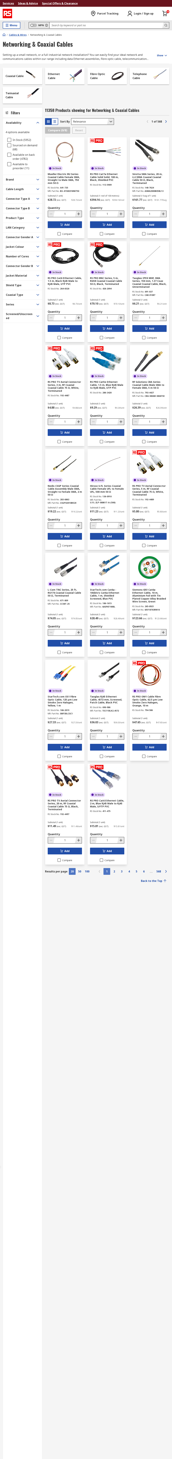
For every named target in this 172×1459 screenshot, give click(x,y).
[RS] (7, 13)
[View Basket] (165, 13)
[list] (54, 121)
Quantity (54, 208)
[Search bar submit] (165, 25)
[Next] (166, 121)
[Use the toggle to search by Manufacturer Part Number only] (46, 25)
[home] (4, 34)
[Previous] (147, 121)
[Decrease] (51, 214)
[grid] (48, 121)
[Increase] (78, 214)
